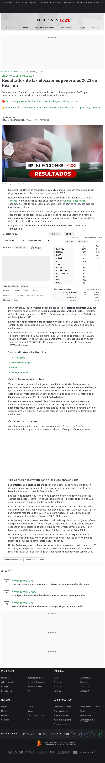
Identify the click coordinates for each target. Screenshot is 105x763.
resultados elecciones (13, 560)
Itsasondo (7, 295)
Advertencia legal (61, 711)
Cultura (30, 711)
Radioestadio (6, 691)
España (4, 707)
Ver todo (31, 691)
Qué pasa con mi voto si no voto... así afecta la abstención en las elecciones (51, 584)
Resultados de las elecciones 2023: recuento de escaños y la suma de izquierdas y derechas (52, 107)
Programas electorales (44, 28)
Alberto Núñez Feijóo (74, 200)
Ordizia (26, 291)
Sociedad (5, 720)
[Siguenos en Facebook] (87, 733)
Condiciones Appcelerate (90, 707)
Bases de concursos (62, 724)
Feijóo (82, 28)
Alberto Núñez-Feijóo (21, 362)
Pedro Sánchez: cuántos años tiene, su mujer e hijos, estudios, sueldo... (48, 606)
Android (30, 734)
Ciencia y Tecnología (36, 715)
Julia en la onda (7, 682)
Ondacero (5, 72)
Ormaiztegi (19, 295)
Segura (16, 300)
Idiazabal (6, 300)
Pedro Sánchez (67, 28)
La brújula (5, 687)
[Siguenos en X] (93, 733)
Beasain (37, 247)
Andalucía (58, 687)
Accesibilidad (85, 715)
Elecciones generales (35, 72)
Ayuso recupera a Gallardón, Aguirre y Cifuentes (19, 2)
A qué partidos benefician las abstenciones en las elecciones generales (48, 595)
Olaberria (16, 291)
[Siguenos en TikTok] (73, 733)
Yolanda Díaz (97, 28)
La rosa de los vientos (36, 682)
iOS (44, 734)
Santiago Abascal (19, 372)
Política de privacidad (62, 707)
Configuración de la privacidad (88, 721)
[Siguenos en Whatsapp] (100, 733)
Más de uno (6, 678)
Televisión (32, 707)
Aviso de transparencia (63, 720)
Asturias (83, 682)
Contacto (83, 711)
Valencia (57, 691)
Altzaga (40, 295)
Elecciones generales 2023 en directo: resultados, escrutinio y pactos (41, 101)
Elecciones (18, 72)
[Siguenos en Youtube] (67, 733)
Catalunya (58, 682)
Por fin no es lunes (35, 687)
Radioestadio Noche (36, 678)
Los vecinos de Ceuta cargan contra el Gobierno (54, 2)
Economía (5, 715)
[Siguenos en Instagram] (80, 733)
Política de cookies (61, 715)
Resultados (10, 28)
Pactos (25, 28)
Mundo (4, 711)
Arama (35, 291)
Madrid (56, 678)
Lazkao (6, 291)
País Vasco (20, 247)
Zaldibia (30, 295)
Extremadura (85, 678)
